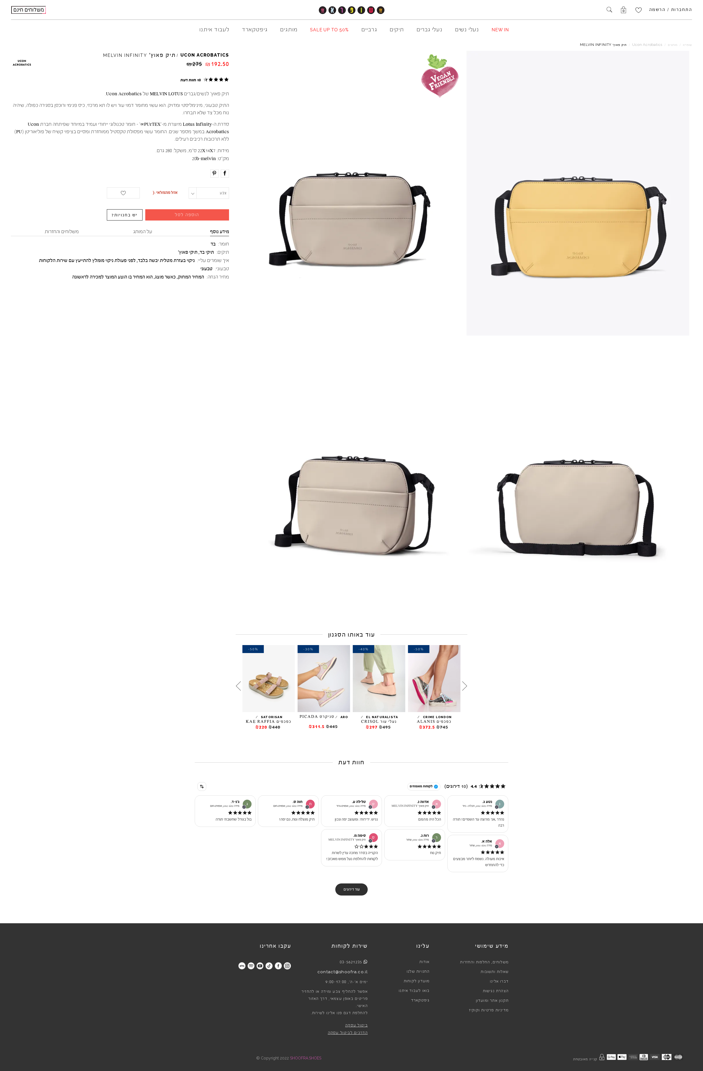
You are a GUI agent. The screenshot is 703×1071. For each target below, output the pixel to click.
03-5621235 (351, 962)
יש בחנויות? (124, 215)
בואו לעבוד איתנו (414, 991)
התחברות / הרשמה (670, 9)
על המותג (142, 231)
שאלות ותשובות (495, 972)
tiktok (269, 966)
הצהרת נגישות (496, 991)
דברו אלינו (499, 981)
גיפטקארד (420, 1000)
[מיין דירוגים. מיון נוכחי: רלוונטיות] (201, 786)
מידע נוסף (219, 231)
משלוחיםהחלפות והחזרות (484, 962)
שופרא (687, 45)
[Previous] (464, 686)
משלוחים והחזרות (62, 231)
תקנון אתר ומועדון (492, 1001)
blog (242, 966)
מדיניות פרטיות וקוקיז (489, 1010)
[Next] (238, 686)
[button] (203, 80)
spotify (251, 966)
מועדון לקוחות (417, 981)
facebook (278, 966)
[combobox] (201, 786)
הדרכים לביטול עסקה (348, 1033)
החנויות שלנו (418, 971)
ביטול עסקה (356, 1025)
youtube (260, 966)
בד (213, 244)
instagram (287, 966)
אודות (424, 962)
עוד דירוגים (352, 889)
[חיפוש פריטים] (609, 10)
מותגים (672, 45)
